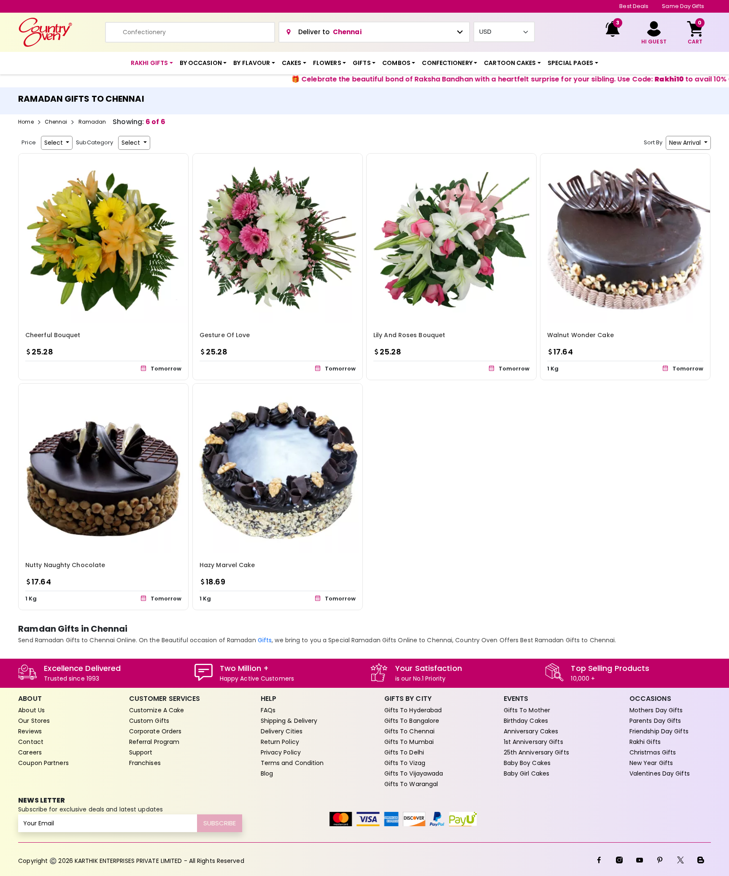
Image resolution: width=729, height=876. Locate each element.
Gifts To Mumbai (409, 742)
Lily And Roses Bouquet (409, 335)
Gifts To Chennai (409, 731)
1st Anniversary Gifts (533, 742)
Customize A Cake (156, 710)
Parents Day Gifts (655, 720)
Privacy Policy (281, 752)
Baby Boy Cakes (527, 763)
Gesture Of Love (225, 335)
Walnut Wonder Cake (580, 335)
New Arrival (685, 142)
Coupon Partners (43, 763)
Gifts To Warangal (411, 784)
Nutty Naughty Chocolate (65, 565)
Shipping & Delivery (289, 720)
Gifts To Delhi (404, 752)
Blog (267, 773)
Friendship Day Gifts (658, 731)
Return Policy (280, 742)
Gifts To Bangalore (412, 720)
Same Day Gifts (683, 6)
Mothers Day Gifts (656, 710)
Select (54, 142)
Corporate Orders (155, 731)
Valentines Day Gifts (659, 773)
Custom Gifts (149, 720)
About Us (31, 710)
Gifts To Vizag (404, 763)
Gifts (265, 640)
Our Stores (34, 720)
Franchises (145, 763)
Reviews (30, 731)
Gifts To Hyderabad (413, 710)
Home (25, 121)
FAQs (268, 710)
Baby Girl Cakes (527, 773)
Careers (30, 752)
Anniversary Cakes (531, 731)
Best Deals (633, 6)
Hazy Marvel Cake (227, 565)
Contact (30, 742)
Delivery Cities (282, 731)
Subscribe (219, 823)
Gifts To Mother (527, 710)
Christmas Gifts (652, 752)
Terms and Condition (292, 763)
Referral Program (154, 742)
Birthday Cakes (526, 720)
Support (141, 752)
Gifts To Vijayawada (413, 773)
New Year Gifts (651, 763)
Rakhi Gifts (645, 742)
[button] (151, 63)
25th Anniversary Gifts (536, 752)
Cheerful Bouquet (53, 335)
